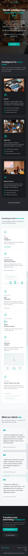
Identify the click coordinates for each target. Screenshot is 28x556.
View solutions (10, 535)
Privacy (19, 547)
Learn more (6, 308)
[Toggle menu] (4, 2)
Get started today (10, 529)
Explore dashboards (8, 270)
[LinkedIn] (25, 550)
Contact (24, 547)
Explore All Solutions (14, 202)
